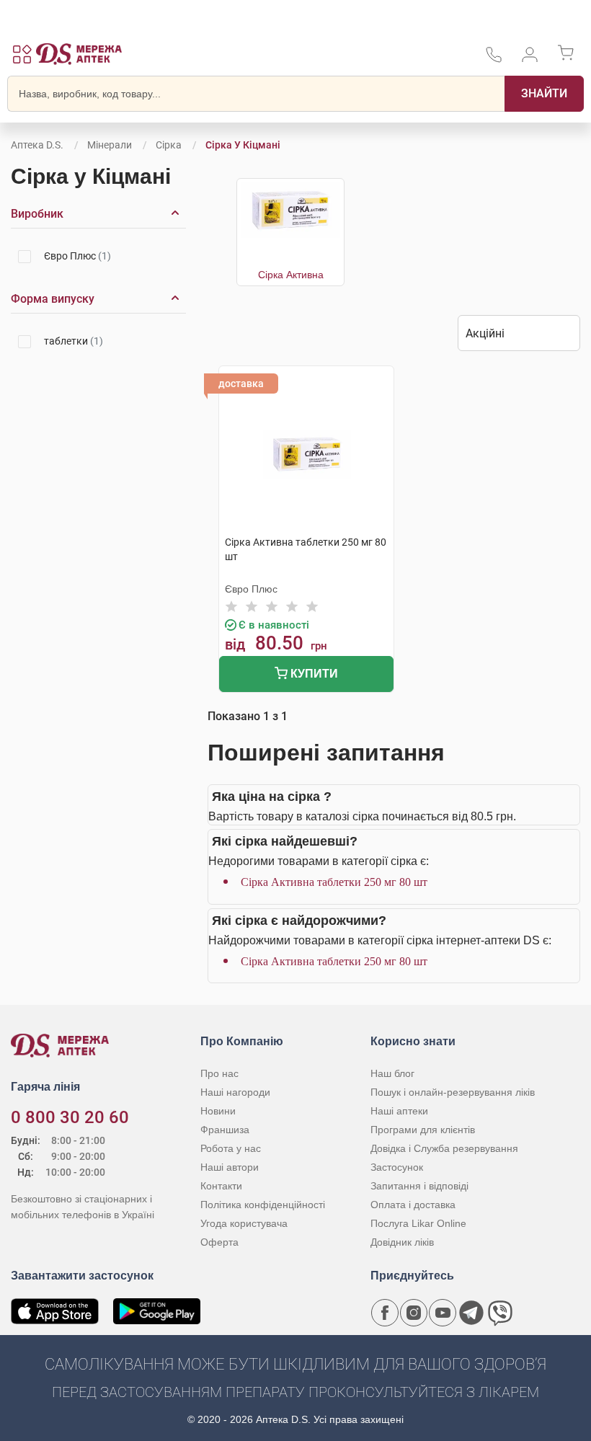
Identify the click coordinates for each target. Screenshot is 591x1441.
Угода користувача (244, 1223)
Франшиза (224, 1129)
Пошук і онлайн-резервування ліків (452, 1092)
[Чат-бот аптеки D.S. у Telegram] (471, 1312)
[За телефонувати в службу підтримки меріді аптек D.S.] (493, 59)
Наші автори (229, 1167)
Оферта (219, 1242)
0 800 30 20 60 (70, 1117)
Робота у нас (230, 1148)
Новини (218, 1111)
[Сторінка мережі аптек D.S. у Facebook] (384, 1312)
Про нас (219, 1073)
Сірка (169, 145)
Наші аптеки (399, 1111)
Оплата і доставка (413, 1204)
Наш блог (392, 1073)
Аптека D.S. (37, 145)
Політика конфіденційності (262, 1204)
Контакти (221, 1186)
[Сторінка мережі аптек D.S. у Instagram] (413, 1312)
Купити (313, 674)
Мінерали (109, 145)
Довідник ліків (402, 1242)
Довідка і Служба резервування (444, 1148)
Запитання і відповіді (419, 1186)
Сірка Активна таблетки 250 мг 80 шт (334, 882)
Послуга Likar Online (418, 1223)
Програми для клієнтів (422, 1129)
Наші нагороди (235, 1092)
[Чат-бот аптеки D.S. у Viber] (500, 1312)
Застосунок (396, 1167)
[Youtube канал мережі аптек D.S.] (442, 1312)
